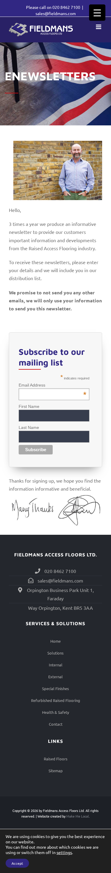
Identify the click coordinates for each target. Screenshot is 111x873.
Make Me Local (77, 816)
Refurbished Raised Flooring (55, 700)
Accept (17, 863)
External (55, 676)
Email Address (52, 385)
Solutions (55, 652)
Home (55, 641)
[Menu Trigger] (97, 12)
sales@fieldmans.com (56, 13)
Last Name (29, 427)
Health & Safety (55, 712)
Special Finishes (55, 688)
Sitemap (56, 770)
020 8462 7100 (66, 7)
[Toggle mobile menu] (99, 27)
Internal (55, 664)
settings (64, 852)
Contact (55, 724)
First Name (29, 406)
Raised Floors (55, 758)
